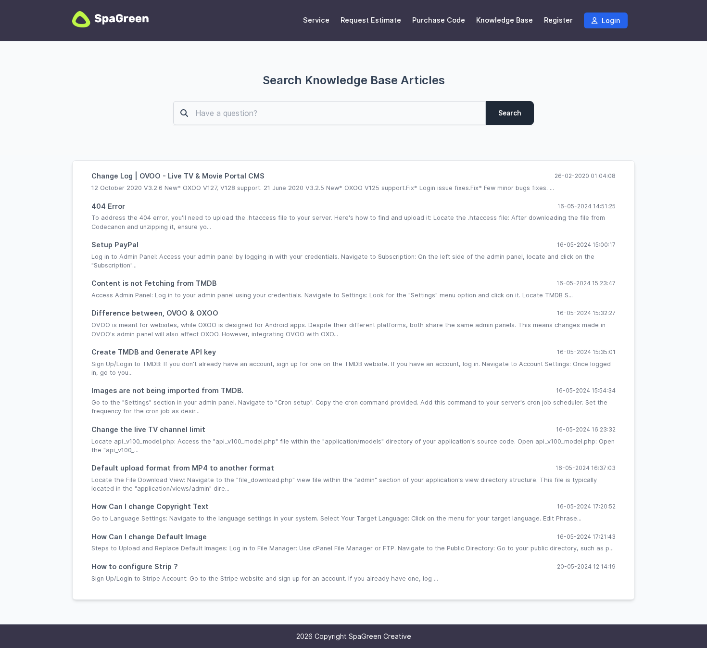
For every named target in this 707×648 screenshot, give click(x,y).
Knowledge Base (504, 20)
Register (558, 20)
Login (610, 20)
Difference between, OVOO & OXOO (154, 313)
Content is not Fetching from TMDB (153, 283)
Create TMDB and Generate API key (153, 352)
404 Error (108, 206)
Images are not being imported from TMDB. (167, 390)
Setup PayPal (115, 245)
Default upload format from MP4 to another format (182, 468)
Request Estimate (371, 20)
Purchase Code (438, 20)
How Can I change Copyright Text (150, 506)
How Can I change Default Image (149, 537)
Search (509, 113)
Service (316, 20)
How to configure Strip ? (134, 566)
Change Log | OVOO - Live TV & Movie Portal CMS (178, 176)
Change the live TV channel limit (148, 429)
